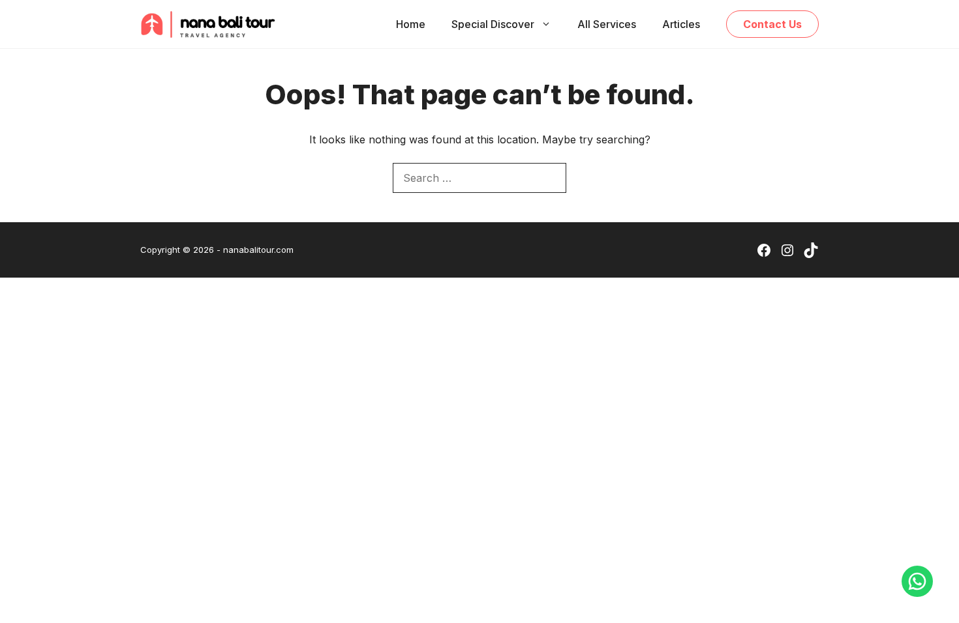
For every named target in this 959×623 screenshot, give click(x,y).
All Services (606, 24)
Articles (681, 24)
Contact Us (772, 24)
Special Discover (492, 24)
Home (410, 24)
